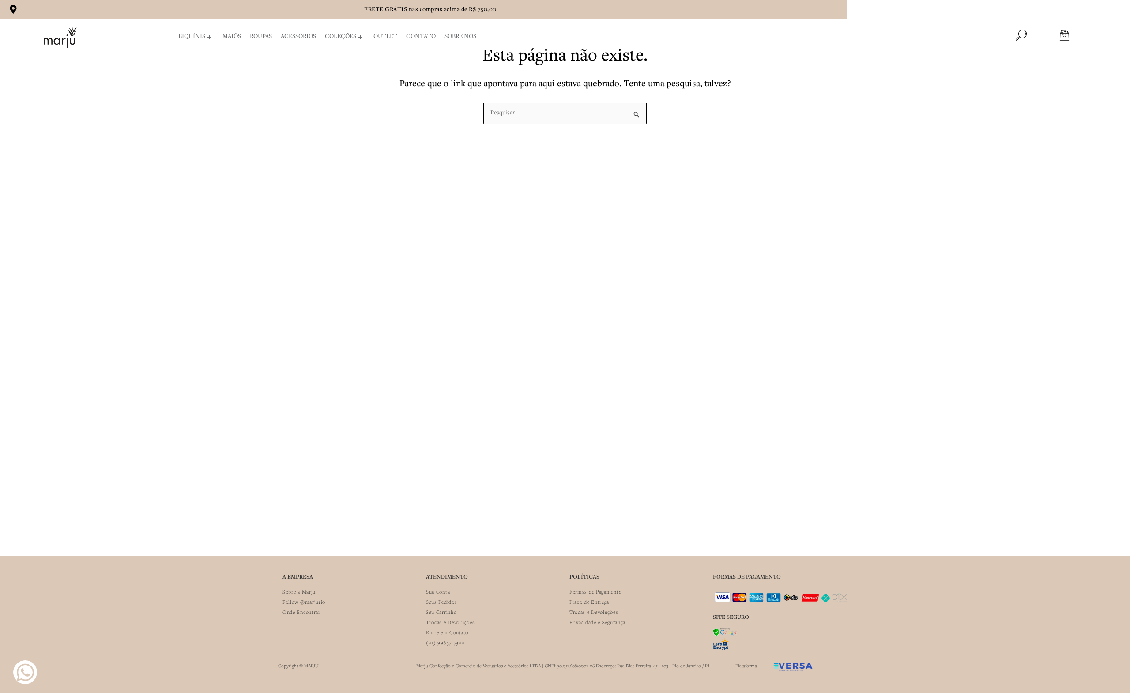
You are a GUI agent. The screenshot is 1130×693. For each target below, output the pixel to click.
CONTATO (421, 37)
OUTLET (385, 37)
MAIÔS (231, 37)
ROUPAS (261, 37)
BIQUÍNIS (191, 37)
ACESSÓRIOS (298, 37)
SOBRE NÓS (460, 37)
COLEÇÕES (340, 37)
